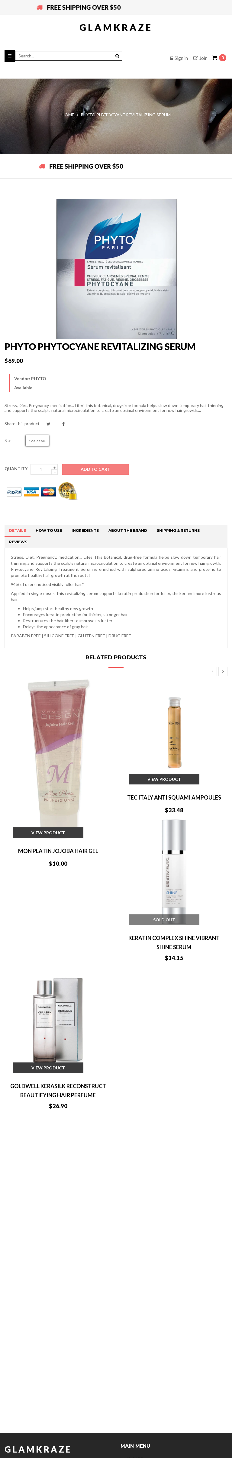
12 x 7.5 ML (37, 441)
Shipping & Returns (178, 530)
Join (203, 58)
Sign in (181, 58)
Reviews (18, 542)
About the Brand (127, 530)
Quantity (16, 468)
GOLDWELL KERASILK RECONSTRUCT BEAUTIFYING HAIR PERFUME (58, 1090)
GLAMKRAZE (116, 27)
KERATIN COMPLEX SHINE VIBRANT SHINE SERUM (174, 942)
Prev (212, 671)
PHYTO (38, 378)
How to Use (49, 530)
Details (17, 530)
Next (222, 671)
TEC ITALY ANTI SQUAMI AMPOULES (174, 797)
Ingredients (85, 530)
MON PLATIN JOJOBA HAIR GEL (58, 851)
